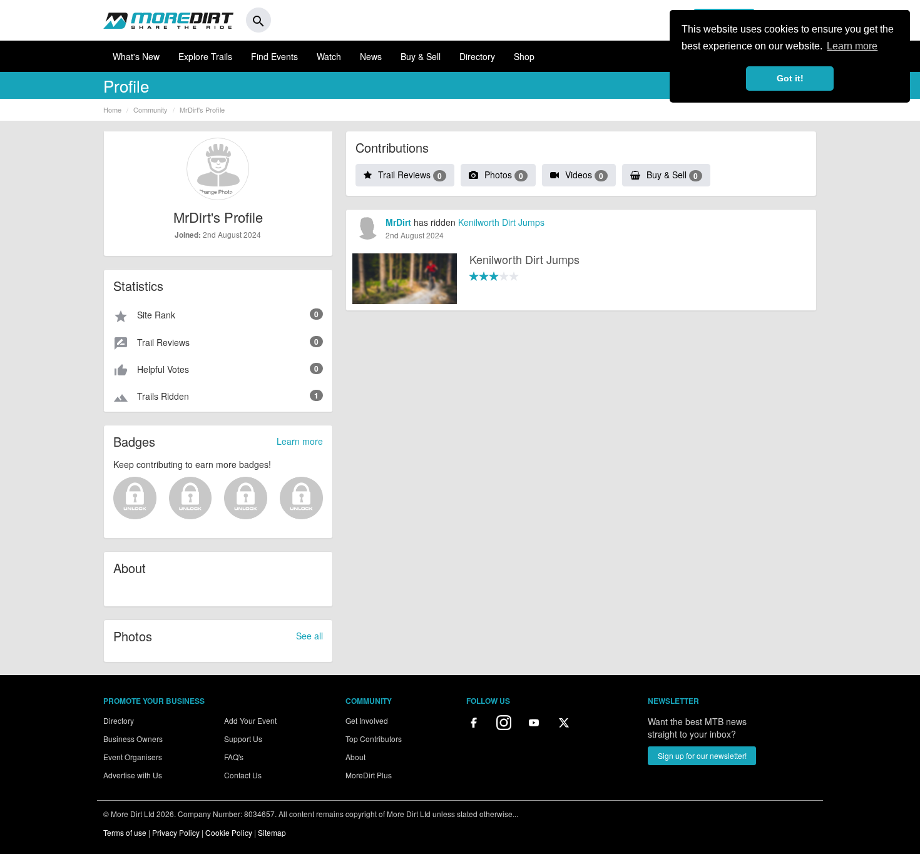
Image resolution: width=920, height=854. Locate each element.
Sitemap (272, 832)
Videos (584, 174)
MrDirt (398, 222)
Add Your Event (250, 720)
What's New (136, 56)
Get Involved (366, 720)
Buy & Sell (421, 56)
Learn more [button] (852, 46)
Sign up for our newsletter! (702, 755)
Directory (477, 56)
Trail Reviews (410, 174)
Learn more (300, 441)
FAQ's (233, 756)
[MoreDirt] (168, 20)
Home (112, 109)
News (371, 56)
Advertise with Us (132, 775)
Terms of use (124, 832)
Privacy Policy (176, 832)
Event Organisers (132, 756)
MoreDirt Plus (368, 775)
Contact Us (243, 775)
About (355, 756)
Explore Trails (205, 56)
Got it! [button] (790, 78)
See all (309, 635)
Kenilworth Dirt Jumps (501, 222)
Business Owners (133, 738)
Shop (524, 56)
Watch (329, 56)
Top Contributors (373, 738)
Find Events (274, 56)
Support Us (243, 738)
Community (150, 109)
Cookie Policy (228, 832)
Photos (503, 174)
